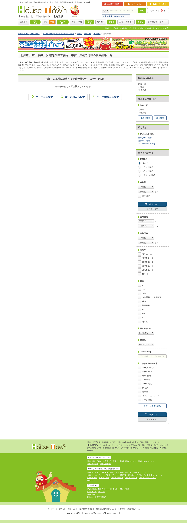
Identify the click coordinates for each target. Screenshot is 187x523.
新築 (45, 22)
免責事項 (121, 509)
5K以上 (145, 274)
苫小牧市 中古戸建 (135, 475)
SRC (144, 289)
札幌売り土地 (92, 475)
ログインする (136, 4)
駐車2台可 (146, 376)
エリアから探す (44, 97)
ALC (144, 317)
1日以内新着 (148, 167)
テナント (163, 22)
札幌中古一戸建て (108, 472)
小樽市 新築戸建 (117, 478)
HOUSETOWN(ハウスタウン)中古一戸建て (58, 34)
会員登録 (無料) (113, 4)
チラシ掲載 (147, 400)
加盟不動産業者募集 (86, 509)
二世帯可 (146, 380)
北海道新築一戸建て (94, 461)
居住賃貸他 (152, 22)
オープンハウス (149, 367)
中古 (52, 22)
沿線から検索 (144, 141)
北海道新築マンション (128, 461)
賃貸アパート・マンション (108, 489)
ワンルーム (147, 254)
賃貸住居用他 (92, 489)
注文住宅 (129, 22)
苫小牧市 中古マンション (153, 475)
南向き (145, 388)
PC (143, 309)
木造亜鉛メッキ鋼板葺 (151, 297)
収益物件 (90, 497)
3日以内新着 (148, 171)
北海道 (79, 34)
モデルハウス (148, 371)
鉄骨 (144, 301)
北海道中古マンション (146, 461)
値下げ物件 (146, 196)
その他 (145, 321)
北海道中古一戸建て (110, 461)
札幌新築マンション (123, 472)
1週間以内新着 (149, 175)
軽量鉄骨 (146, 305)
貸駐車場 (101, 492)
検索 (142, 10)
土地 (121, 22)
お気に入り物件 (159, 4)
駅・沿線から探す (75, 97)
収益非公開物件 (100, 497)
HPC (144, 313)
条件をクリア (152, 209)
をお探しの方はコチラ (117, 16)
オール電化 (147, 383)
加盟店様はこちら (133, 509)
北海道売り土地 (92, 464)
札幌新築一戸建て (93, 472)
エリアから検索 (145, 138)
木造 (144, 293)
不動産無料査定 (92, 494)
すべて (145, 163)
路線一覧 (87, 34)
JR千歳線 (97, 34)
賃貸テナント (92, 492)
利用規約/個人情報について (106, 509)
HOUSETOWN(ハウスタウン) (29, 34)
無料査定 (100, 22)
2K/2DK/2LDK (148, 262)
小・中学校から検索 (146, 144)
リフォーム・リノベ (150, 396)
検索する (153, 204)
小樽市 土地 (91, 480)
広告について (72, 509)
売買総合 (23, 22)
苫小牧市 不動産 (104, 475)
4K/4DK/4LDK (148, 270)
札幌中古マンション (140, 472)
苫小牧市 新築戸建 (119, 475)
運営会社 (62, 509)
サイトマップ (52, 509)
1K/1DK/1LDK (148, 258)
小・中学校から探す (108, 97)
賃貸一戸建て (124, 489)
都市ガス (146, 392)
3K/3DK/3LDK (148, 266)
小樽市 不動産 (104, 478)
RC (143, 285)
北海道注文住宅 (105, 464)
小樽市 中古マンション (147, 478)
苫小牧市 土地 (92, 478)
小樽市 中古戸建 (131, 478)
